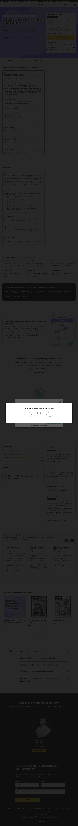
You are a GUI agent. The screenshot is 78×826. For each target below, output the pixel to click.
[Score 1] (30, 413)
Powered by (36, 421)
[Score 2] (39, 413)
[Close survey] (70, 405)
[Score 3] (47, 413)
